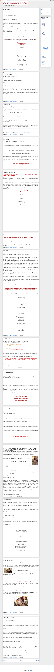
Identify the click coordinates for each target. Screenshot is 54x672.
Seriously (5, 446)
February (44, 56)
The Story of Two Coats (8, 617)
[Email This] (19, 69)
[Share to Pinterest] (22, 69)
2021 (43, 24)
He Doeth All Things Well (8, 106)
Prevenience (6, 139)
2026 (43, 18)
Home (21, 660)
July (43, 32)
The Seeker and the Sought (9, 172)
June (44, 33)
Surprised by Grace (7, 408)
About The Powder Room (44, 12)
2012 (43, 61)
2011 (43, 62)
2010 (43, 63)
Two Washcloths (7, 9)
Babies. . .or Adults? (7, 340)
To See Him (5, 252)
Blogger (31, 670)
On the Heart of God (7, 74)
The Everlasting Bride (8, 560)
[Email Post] (18, 69)
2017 (43, 26)
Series (42, 13)
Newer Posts (5, 660)
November (44, 31)
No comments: (15, 69)
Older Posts (37, 660)
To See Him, (12, 11)
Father (4, 234)
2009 (43, 64)
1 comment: (14, 496)
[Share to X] (21, 69)
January (44, 57)
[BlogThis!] (20, 69)
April (43, 35)
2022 (43, 23)
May (43, 34)
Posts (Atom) (22, 663)
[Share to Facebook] (21, 69)
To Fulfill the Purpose (8, 372)
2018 (43, 25)
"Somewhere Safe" (7, 500)
